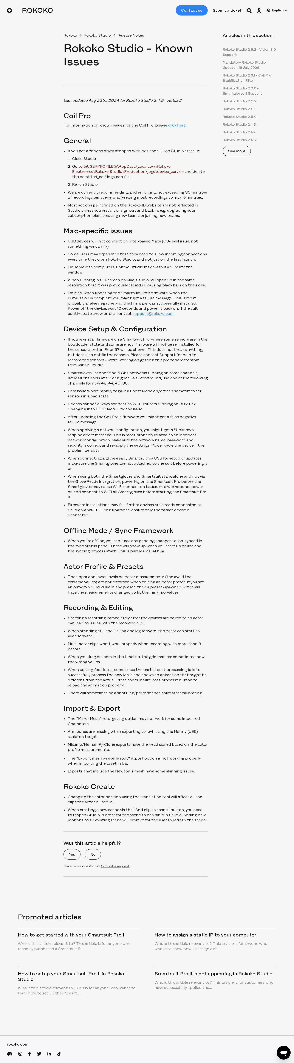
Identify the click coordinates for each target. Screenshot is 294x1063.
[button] (259, 10)
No (93, 854)
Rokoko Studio (97, 35)
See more (236, 151)
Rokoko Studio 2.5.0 (240, 117)
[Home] (30, 10)
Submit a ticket (227, 10)
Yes (72, 854)
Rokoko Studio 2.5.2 (239, 101)
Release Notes (131, 35)
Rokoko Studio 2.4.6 (239, 140)
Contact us (191, 10)
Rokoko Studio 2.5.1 (239, 109)
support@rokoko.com (153, 313)
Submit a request (115, 866)
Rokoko (70, 35)
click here (177, 125)
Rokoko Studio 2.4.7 (239, 132)
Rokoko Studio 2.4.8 (239, 124)
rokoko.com (17, 1044)
